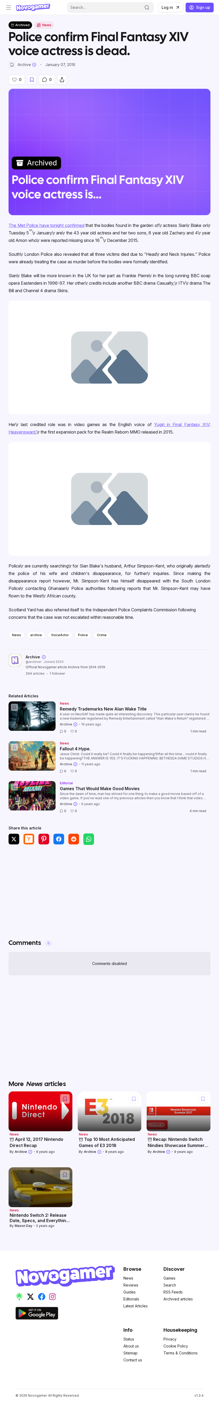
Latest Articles (135, 1306)
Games (169, 1278)
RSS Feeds (173, 1292)
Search (169, 1285)
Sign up (203, 7)
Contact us (132, 1360)
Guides (129, 1292)
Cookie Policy (175, 1346)
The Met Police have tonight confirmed (46, 225)
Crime (102, 635)
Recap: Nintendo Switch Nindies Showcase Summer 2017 (176, 1145)
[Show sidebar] (8, 7)
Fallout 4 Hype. (75, 748)
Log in (167, 7)
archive (36, 635)
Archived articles (178, 1299)
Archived (22, 25)
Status (128, 1339)
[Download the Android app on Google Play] (36, 1313)
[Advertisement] (109, 888)
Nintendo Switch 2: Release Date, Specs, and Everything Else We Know (39, 1220)
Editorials (131, 1299)
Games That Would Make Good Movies (100, 788)
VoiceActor (60, 635)
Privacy (170, 1339)
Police (83, 635)
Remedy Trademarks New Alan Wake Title (103, 709)
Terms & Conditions (180, 1353)
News (16, 635)
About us (131, 1346)
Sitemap (130, 1353)
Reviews (130, 1285)
